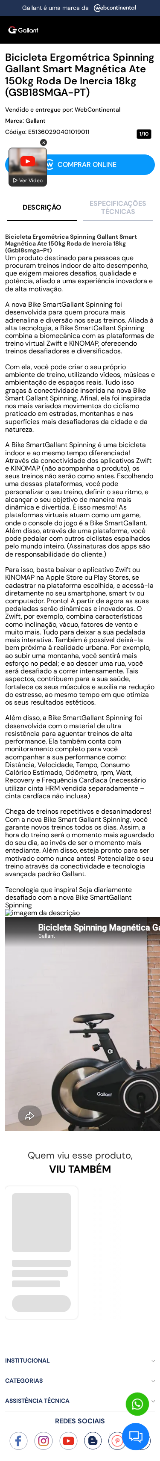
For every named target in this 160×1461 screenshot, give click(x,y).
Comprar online (87, 164)
